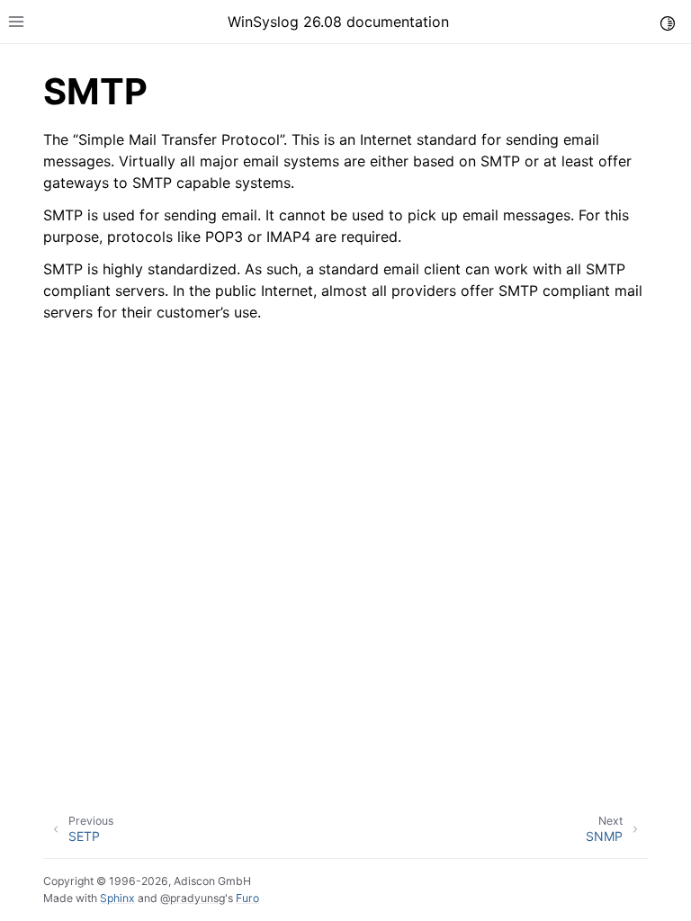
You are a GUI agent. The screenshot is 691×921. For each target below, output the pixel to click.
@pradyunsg (192, 898)
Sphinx (117, 898)
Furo (247, 898)
